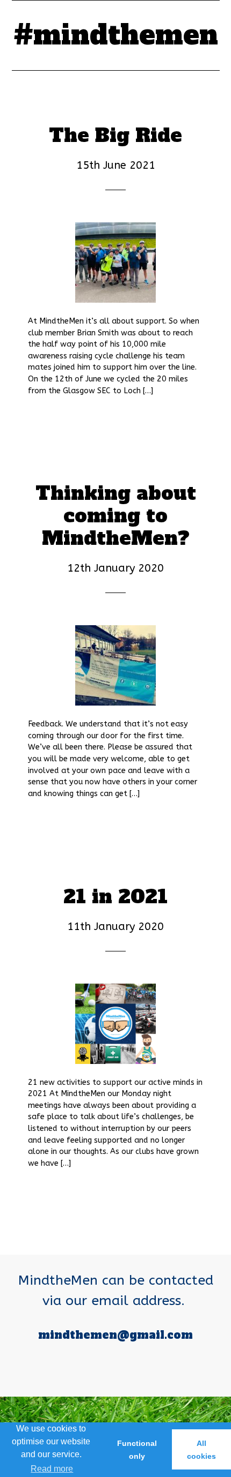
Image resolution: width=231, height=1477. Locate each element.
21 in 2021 (115, 897)
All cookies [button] (201, 1449)
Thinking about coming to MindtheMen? (115, 516)
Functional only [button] (137, 1449)
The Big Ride (115, 135)
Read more (52, 1468)
